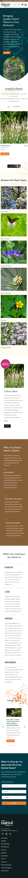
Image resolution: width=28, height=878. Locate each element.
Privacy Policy (5, 870)
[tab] (9, 106)
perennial (6, 400)
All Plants (3, 841)
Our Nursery (4, 838)
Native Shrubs (5, 239)
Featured (3, 320)
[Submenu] (16, 5)
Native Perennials (6, 266)
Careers (3, 858)
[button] (26, 11)
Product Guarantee (6, 864)
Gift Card (3, 850)
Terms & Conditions (6, 867)
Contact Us (4, 862)
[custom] (10, 833)
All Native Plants (6, 347)
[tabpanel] (14, 135)
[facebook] (2, 833)
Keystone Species (6, 293)
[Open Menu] (26, 5)
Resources (4, 852)
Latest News (4, 855)
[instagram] (6, 833)
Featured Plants (5, 843)
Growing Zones (5, 846)
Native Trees (4, 211)
